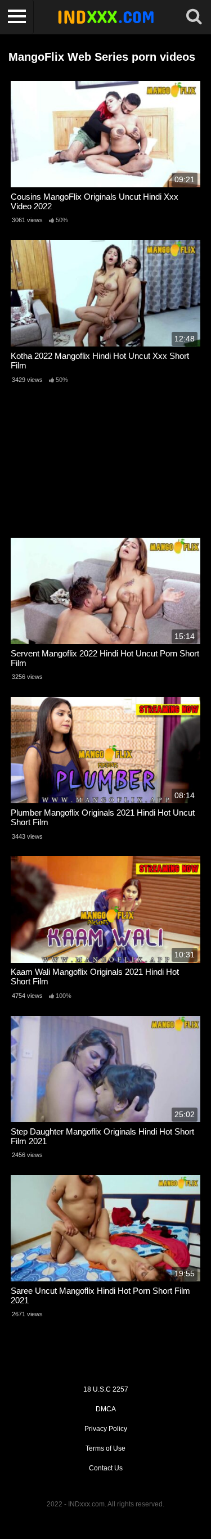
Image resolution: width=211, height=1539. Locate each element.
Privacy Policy (105, 1429)
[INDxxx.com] (105, 17)
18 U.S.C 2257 (105, 1389)
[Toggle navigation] (17, 17)
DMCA (106, 1409)
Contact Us (106, 1468)
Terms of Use (105, 1448)
